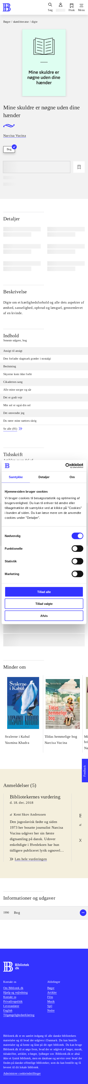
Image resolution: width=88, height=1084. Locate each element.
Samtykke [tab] (16, 477)
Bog (9, 149)
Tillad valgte (44, 603)
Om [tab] (72, 477)
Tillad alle (44, 591)
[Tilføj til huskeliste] (79, 167)
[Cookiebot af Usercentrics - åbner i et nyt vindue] (65, 465)
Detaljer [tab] (44, 477)
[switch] (77, 548)
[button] (44, 912)
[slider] (44, 63)
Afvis (44, 615)
